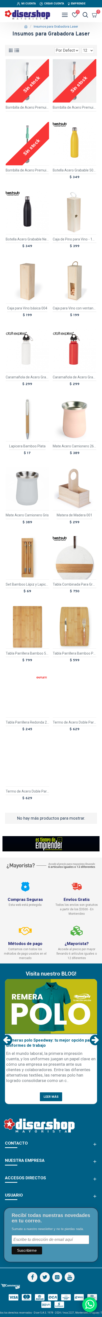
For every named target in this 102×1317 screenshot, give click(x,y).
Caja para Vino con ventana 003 (74, 308)
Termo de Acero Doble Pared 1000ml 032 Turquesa (27, 791)
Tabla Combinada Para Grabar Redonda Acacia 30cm (74, 584)
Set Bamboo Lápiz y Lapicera (27, 584)
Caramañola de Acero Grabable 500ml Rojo (74, 377)
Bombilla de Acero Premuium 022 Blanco (27, 107)
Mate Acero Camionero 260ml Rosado (74, 446)
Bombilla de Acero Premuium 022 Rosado (74, 107)
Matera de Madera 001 (74, 515)
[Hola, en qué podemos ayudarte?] (89, 1304)
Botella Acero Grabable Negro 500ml (27, 239)
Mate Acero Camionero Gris (27, 515)
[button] (6, 1040)
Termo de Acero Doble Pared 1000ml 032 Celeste (74, 722)
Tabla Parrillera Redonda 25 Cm (27, 722)
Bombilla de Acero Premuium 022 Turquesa (27, 170)
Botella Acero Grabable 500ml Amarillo (74, 170)
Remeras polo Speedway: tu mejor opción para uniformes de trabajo (49, 1043)
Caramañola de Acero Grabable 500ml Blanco (27, 377)
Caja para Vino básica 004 (27, 308)
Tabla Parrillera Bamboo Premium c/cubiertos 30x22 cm (74, 653)
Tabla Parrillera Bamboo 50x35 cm (27, 653)
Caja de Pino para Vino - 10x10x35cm (74, 239)
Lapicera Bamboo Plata (27, 446)
